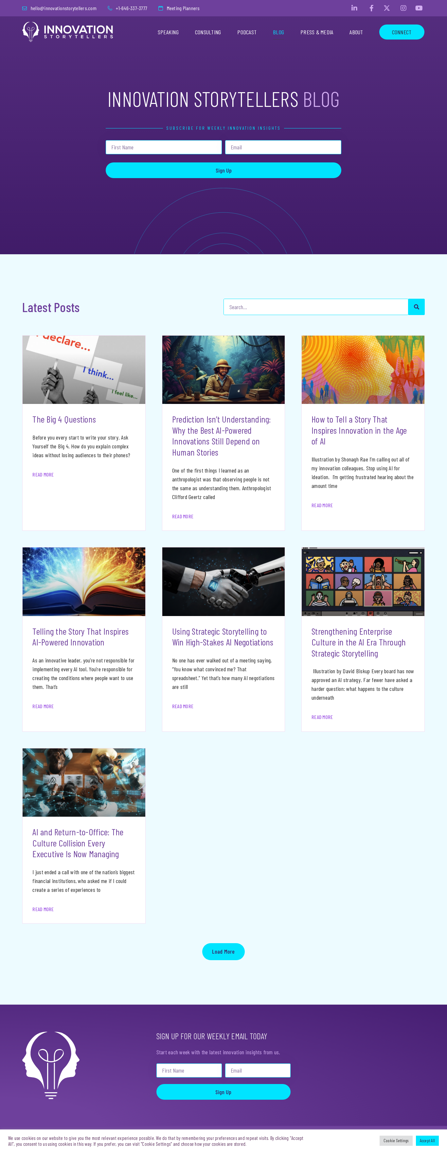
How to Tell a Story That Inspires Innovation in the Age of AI (359, 429)
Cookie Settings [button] (396, 1140)
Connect (402, 32)
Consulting (208, 32)
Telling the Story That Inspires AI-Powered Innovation (80, 637)
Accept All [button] (427, 1140)
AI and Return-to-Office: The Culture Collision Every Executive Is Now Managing (77, 842)
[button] (223, 951)
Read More (43, 474)
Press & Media (316, 32)
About (356, 32)
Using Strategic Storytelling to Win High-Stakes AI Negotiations (223, 637)
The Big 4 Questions (64, 419)
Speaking (168, 32)
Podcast (247, 32)
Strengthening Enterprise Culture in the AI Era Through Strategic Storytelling (359, 642)
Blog (278, 32)
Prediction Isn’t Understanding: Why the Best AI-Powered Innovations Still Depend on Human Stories (221, 435)
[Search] (416, 307)
